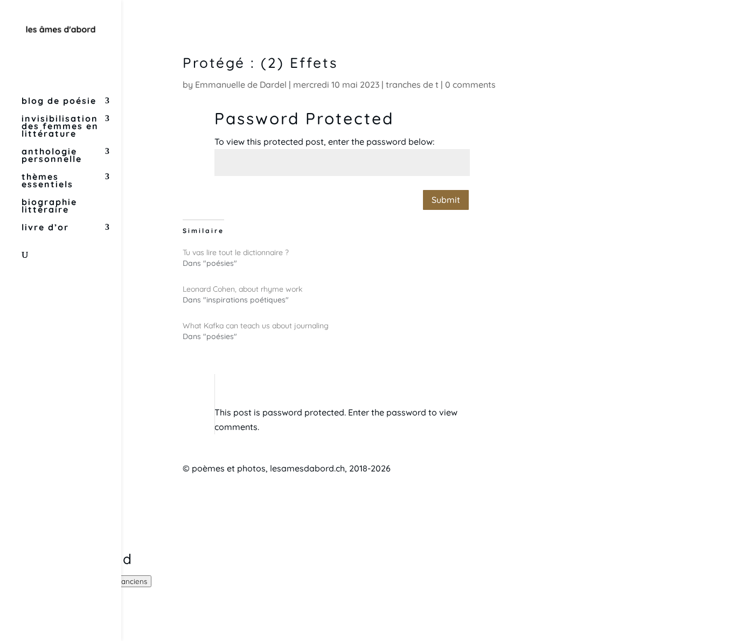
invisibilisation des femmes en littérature (60, 127)
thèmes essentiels (47, 181)
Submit (446, 199)
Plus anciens (126, 581)
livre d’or (45, 228)
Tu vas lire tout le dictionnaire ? (236, 252)
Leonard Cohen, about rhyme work (242, 289)
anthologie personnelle (52, 155)
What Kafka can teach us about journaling (256, 325)
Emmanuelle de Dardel (241, 84)
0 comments (470, 84)
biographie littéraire (49, 206)
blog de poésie (59, 101)
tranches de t (412, 84)
